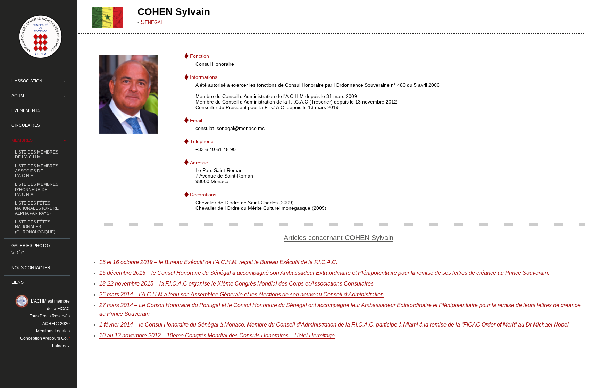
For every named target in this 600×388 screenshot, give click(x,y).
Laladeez (61, 346)
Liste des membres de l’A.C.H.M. (36, 154)
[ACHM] (40, 55)
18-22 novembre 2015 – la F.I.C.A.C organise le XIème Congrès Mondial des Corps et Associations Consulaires (236, 284)
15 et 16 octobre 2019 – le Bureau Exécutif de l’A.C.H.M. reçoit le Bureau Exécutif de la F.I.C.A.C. (218, 262)
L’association (26, 81)
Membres (22, 140)
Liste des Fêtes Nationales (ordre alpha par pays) (37, 208)
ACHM (17, 96)
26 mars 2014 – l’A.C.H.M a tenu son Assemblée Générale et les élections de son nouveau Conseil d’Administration (241, 294)
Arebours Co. (55, 338)
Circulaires (25, 125)
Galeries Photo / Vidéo (30, 249)
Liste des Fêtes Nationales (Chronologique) (35, 227)
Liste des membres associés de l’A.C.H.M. (36, 171)
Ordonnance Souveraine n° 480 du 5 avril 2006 (388, 85)
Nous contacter (30, 268)
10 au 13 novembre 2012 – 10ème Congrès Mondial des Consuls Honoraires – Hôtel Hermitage (217, 335)
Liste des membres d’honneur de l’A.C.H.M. (36, 189)
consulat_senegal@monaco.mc (230, 128)
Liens (17, 282)
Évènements (25, 110)
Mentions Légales (53, 331)
